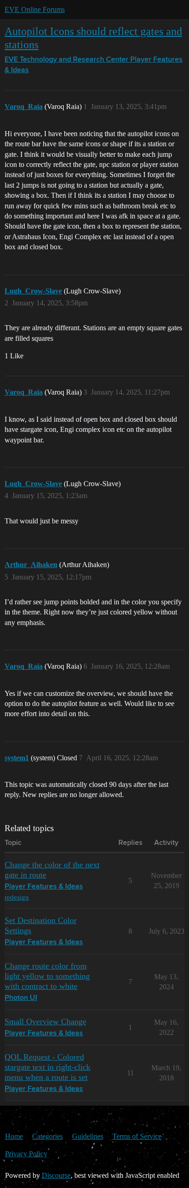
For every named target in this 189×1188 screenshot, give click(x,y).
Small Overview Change (45, 1021)
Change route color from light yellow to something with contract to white (47, 976)
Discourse (56, 1175)
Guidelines (87, 1136)
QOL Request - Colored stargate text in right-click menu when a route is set (47, 1067)
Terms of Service (136, 1136)
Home (14, 1136)
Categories (47, 1136)
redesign (17, 897)
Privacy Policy (26, 1154)
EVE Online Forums (35, 9)
